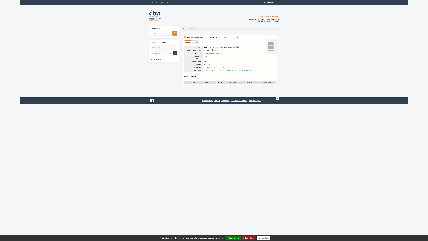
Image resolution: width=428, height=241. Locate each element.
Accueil (154, 2)
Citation (195, 42)
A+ (276, 102)
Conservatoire (207, 101)
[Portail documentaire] (156, 15)
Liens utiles (225, 101)
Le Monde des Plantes (239, 101)
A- (272, 102)
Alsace (225, 67)
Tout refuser (249, 238)
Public (187, 42)
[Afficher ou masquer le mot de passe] (171, 53)
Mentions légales (255, 101)
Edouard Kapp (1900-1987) (213, 53)
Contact (217, 101)
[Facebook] (152, 100)
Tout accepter (234, 238)
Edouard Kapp (228, 37)
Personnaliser (263, 238)
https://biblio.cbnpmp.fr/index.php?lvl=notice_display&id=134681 (228, 70)
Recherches (163, 2)
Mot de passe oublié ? (157, 59)
